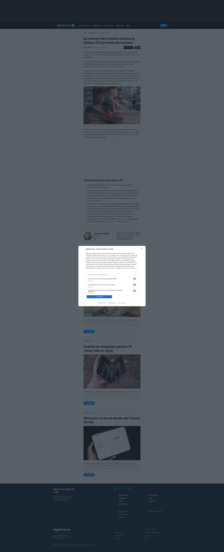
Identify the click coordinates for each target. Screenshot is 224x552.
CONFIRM (99, 296)
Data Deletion (102, 303)
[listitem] (112, 275)
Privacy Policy (122, 303)
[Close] (142, 249)
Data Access (112, 303)
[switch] (133, 278)
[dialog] (112, 276)
